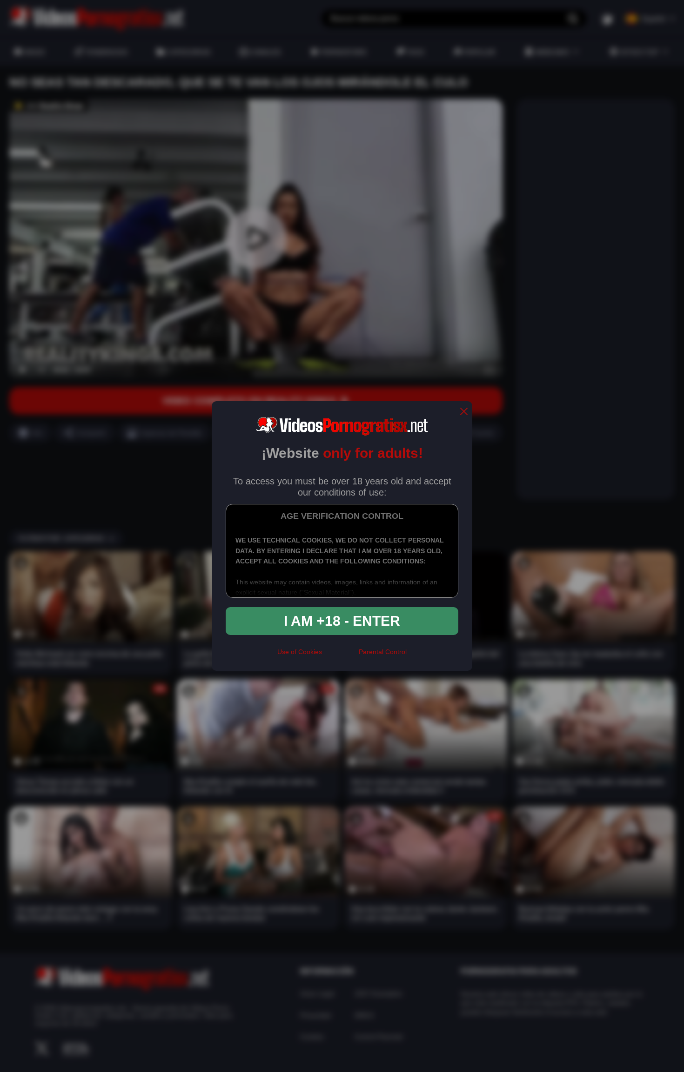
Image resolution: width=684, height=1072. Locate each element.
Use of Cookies (299, 651)
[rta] (340, 656)
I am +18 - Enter (342, 621)
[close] (464, 412)
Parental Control (383, 651)
